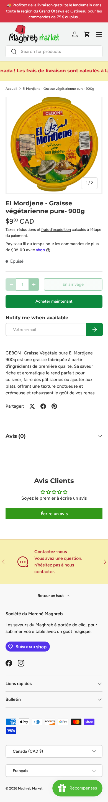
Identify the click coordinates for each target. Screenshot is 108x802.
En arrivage (73, 284)
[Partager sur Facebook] (43, 406)
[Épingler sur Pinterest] (54, 406)
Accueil (11, 88)
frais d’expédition (56, 229)
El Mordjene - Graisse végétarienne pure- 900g (58, 88)
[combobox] (54, 51)
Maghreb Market (30, 788)
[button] (87, 34)
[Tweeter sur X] (32, 406)
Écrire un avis (54, 513)
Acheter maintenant (54, 301)
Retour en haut (51, 595)
